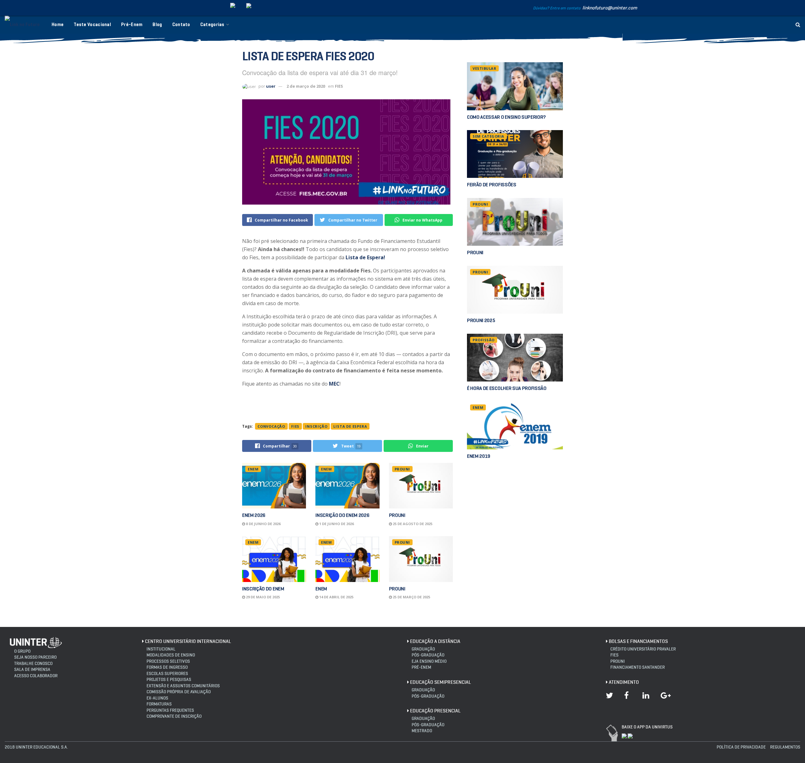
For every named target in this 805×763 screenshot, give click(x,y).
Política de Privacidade (741, 747)
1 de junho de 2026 (336, 523)
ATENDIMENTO (624, 682)
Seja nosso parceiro (35, 657)
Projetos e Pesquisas (169, 679)
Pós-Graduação (428, 696)
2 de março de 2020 (305, 86)
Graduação (423, 649)
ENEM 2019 (478, 456)
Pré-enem (421, 667)
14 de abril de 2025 (335, 597)
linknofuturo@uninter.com (609, 8)
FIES (339, 86)
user (270, 86)
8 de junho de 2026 (262, 523)
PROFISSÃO (484, 340)
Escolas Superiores (167, 673)
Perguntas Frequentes (170, 710)
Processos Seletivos (168, 661)
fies (295, 426)
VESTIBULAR (484, 68)
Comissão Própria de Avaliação (179, 691)
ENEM (253, 469)
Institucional (161, 649)
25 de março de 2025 (411, 597)
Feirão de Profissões (491, 185)
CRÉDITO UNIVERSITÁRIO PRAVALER (643, 649)
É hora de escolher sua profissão (507, 388)
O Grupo (22, 651)
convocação (271, 426)
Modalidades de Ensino (171, 655)
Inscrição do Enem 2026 (342, 515)
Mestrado (422, 730)
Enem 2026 (253, 515)
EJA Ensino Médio (429, 661)
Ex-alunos (157, 698)
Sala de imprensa (32, 669)
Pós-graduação (428, 655)
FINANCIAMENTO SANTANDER (637, 667)
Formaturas (159, 704)
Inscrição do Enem (263, 589)
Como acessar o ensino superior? (506, 117)
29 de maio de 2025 (262, 597)
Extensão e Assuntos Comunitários (183, 686)
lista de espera (350, 426)
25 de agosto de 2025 (412, 523)
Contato (181, 24)
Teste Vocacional (92, 24)
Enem (321, 589)
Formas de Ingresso (167, 667)
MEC (334, 383)
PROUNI (402, 469)
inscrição (316, 426)
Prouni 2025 (481, 320)
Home (58, 24)
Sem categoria (488, 136)
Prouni (397, 515)
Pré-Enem (131, 24)
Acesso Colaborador (36, 675)
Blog (157, 24)
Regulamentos (785, 747)
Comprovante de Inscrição (174, 716)
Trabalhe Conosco (33, 663)
